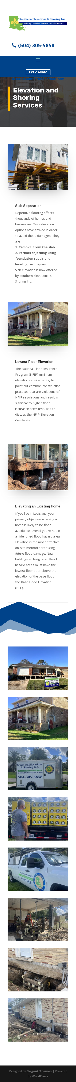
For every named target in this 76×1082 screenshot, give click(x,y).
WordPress (40, 1076)
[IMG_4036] (38, 990)
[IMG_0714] (38, 688)
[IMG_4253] (38, 940)
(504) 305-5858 (36, 45)
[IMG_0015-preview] (38, 739)
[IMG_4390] (38, 890)
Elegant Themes (39, 1071)
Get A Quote (38, 72)
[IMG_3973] (38, 789)
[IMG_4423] (38, 839)
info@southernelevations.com (40, 79)
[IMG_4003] (38, 1040)
